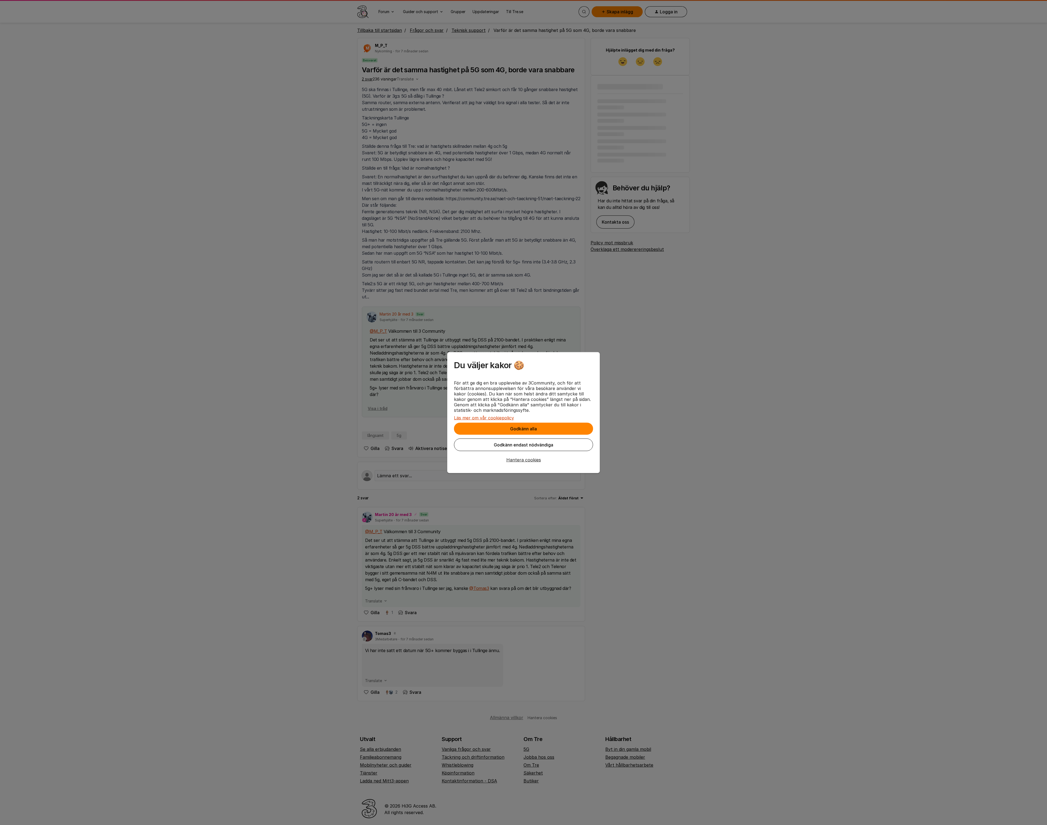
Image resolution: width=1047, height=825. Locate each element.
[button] (523, 459)
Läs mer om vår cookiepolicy (484, 418)
